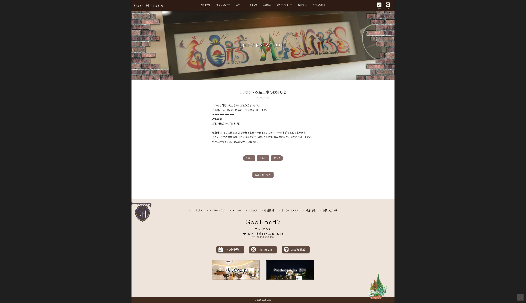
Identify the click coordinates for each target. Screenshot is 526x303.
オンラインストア (284, 5)
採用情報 (302, 5)
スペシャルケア (223, 5)
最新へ (263, 158)
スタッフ (253, 5)
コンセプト (206, 5)
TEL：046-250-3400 (263, 237)
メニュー (240, 5)
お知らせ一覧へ (263, 175)
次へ (277, 158)
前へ (249, 158)
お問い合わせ (318, 5)
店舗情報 (267, 5)
